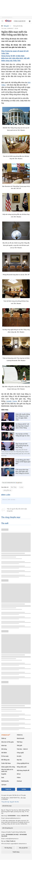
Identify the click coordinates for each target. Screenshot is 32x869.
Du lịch (19, 756)
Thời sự (3, 738)
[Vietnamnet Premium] (5, 735)
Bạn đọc (19, 760)
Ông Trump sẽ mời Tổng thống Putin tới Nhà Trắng (22, 445)
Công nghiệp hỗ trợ (23, 763)
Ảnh (2, 777)
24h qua (3, 784)
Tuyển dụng (16, 852)
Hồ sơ (18, 774)
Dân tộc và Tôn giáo (7, 742)
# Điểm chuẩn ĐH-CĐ (19, 21)
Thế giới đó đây (18, 26)
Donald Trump (11, 401)
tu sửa (21, 487)
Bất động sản (5, 760)
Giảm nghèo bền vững (8, 767)
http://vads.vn (10, 841)
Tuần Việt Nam (6, 763)
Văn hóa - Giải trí (22, 749)
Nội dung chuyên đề (23, 770)
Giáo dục (4, 745)
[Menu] (2, 21)
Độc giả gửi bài (23, 848)
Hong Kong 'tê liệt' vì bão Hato (12, 56)
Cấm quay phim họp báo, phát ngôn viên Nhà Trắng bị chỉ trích (22, 471)
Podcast (19, 781)
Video (19, 777)
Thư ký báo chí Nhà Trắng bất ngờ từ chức (23, 435)
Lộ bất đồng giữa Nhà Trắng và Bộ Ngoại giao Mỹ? (23, 461)
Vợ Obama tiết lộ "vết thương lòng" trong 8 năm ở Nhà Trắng (22, 426)
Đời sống (4, 749)
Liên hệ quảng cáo (7, 828)
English (3, 774)
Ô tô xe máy (4, 756)
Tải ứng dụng (8, 848)
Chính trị (19, 735)
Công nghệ (20, 752)
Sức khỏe (4, 752)
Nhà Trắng (13, 487)
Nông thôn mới (21, 767)
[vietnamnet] (8, 22)
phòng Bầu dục (7, 490)
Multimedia (5, 781)
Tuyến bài (8, 789)
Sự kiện (24, 789)
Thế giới (6, 26)
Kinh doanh (20, 738)
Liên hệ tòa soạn (7, 806)
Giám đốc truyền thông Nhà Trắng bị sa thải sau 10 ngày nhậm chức (23, 417)
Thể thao (19, 742)
